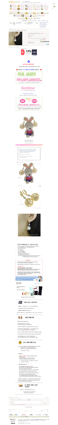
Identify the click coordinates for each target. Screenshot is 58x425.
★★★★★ (24, 404)
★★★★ (21, 404)
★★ (15, 404)
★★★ (18, 404)
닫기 (52, 8)
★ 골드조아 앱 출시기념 (26, 1)
